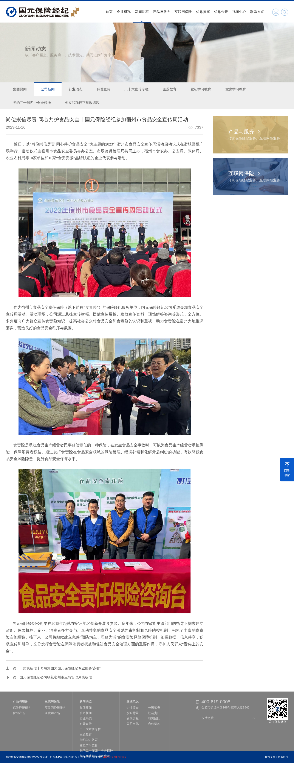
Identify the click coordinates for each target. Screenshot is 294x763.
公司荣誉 (154, 707)
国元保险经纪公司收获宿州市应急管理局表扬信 (56, 677)
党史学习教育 (235, 89)
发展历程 (133, 718)
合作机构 (154, 723)
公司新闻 (48, 89)
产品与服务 (161, 12)
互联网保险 (183, 12)
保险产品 (19, 713)
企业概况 (124, 12)
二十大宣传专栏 (136, 89)
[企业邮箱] (275, 12)
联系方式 (257, 12)
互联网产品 (52, 713)
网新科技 (283, 756)
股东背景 (133, 713)
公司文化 (133, 723)
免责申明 (86, 756)
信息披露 (203, 12)
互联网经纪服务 (55, 707)
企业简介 (133, 707)
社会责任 (154, 713)
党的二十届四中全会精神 (32, 103)
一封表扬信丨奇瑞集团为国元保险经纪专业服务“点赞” (60, 668)
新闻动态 (142, 12)
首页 (109, 12)
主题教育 (169, 89)
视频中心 (239, 12)
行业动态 (75, 89)
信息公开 (221, 12)
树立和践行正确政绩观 (82, 103)
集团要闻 (20, 89)
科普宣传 (103, 89)
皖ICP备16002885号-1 (66, 756)
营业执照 (97, 756)
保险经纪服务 (22, 707)
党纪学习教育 (200, 89)
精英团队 (154, 718)
